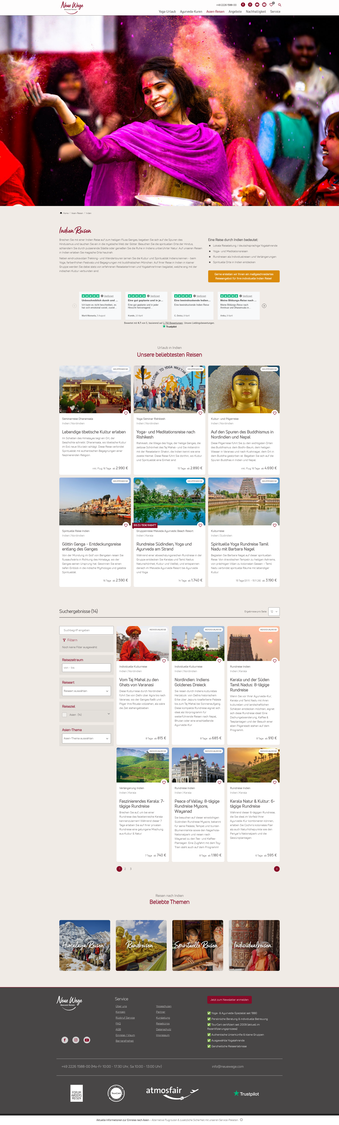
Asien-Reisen (215, 11)
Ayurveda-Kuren (191, 11)
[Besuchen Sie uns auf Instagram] (250, 4)
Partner (160, 1012)
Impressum (163, 1035)
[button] (138, 482)
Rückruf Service (125, 1017)
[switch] (126, 413)
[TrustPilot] (246, 1093)
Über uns (121, 1006)
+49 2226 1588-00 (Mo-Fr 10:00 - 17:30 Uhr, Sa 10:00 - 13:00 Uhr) (111, 1066)
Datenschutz (163, 1029)
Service (275, 11)
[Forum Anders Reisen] (76, 1093)
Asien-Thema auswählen (78, 738)
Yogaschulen (163, 1006)
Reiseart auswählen (75, 691)
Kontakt (120, 1012)
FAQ (118, 1023)
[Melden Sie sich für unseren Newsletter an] (264, 4)
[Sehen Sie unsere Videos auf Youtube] (257, 4)
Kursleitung (163, 1017)
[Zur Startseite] (72, 8)
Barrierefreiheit (125, 1040)
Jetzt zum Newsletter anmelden (229, 999)
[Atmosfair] (172, 1093)
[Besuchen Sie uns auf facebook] (64, 1040)
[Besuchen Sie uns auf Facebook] (243, 4)
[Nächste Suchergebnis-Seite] (277, 869)
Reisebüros (163, 1023)
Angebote (235, 11)
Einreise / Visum (125, 1035)
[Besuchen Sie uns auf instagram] (75, 1040)
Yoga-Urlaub (167, 11)
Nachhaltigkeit (256, 11)
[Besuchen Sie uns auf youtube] (87, 1040)
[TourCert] (115, 1093)
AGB (118, 1029)
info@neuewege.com (228, 1066)
